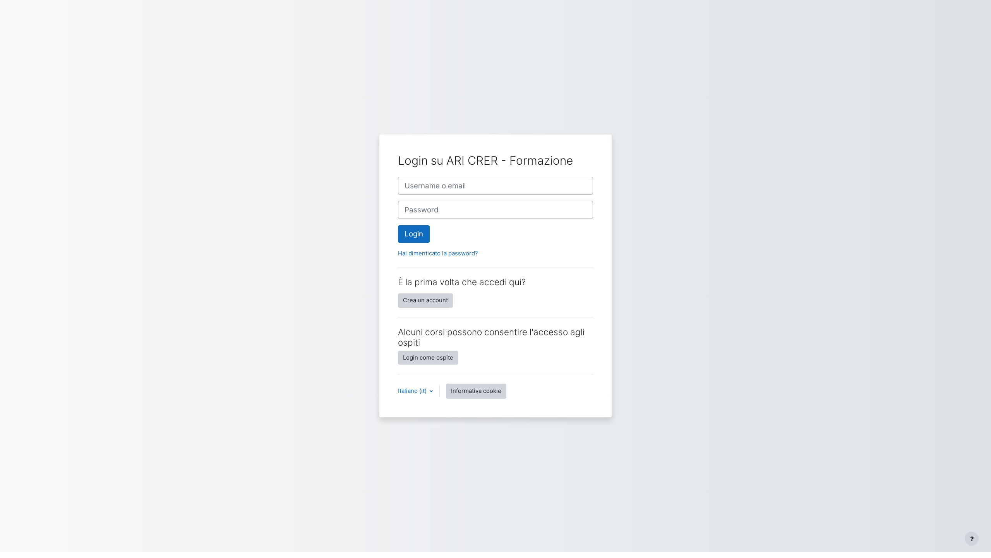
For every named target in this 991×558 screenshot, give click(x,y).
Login (414, 233)
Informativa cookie (476, 390)
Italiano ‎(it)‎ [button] (413, 390)
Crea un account (425, 300)
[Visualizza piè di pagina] (972, 539)
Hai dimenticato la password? (438, 253)
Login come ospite (428, 357)
